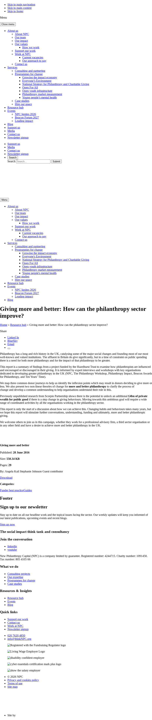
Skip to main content (19, 7)
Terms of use (14, 683)
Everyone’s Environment (36, 80)
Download (6, 477)
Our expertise (15, 577)
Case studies (22, 100)
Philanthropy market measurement (42, 94)
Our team (20, 37)
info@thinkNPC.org (19, 638)
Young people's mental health (39, 273)
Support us (13, 127)
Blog (10, 124)
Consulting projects (18, 573)
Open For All (30, 87)
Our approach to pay (34, 60)
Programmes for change (29, 74)
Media (11, 130)
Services (12, 67)
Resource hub (15, 107)
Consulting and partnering (30, 70)
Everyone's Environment (36, 256)
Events (11, 110)
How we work (30, 47)
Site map (12, 686)
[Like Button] (8, 348)
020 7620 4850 (16, 635)
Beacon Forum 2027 (27, 117)
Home (3, 324)
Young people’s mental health (39, 97)
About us (12, 30)
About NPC (22, 34)
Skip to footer (15, 11)
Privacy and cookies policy (23, 680)
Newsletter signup (18, 137)
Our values (21, 44)
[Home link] (35, 193)
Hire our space (23, 104)
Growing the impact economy (39, 77)
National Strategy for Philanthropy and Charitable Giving (55, 84)
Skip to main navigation (21, 4)
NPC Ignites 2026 (25, 114)
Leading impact (24, 120)
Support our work (25, 50)
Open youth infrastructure (37, 90)
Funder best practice (12, 490)
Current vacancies (32, 57)
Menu (4, 199)
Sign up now (7, 524)
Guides (28, 490)
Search (12, 157)
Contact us (21, 64)
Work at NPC (23, 54)
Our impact (21, 40)
